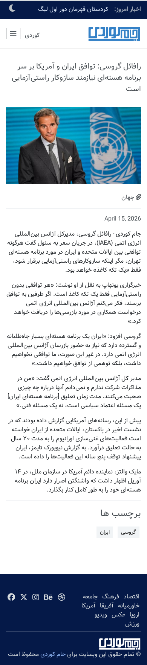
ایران (105, 532)
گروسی (128, 532)
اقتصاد (131, 596)
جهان (127, 197)
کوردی (32, 35)
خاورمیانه (128, 605)
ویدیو (101, 614)
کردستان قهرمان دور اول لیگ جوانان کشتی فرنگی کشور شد (72, 12)
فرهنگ (110, 596)
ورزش (132, 623)
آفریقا (106, 605)
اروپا (134, 614)
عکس (118, 614)
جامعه (90, 596)
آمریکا (88, 605)
